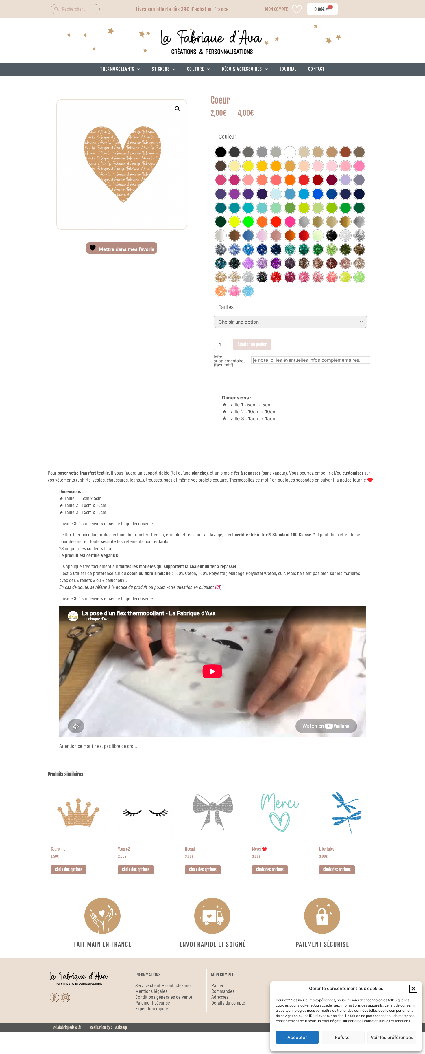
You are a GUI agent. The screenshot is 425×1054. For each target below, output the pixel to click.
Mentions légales (151, 991)
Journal (288, 69)
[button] (413, 988)
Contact (316, 69)
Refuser (343, 1037)
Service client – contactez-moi (163, 985)
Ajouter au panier (252, 344)
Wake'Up (121, 1027)
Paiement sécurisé (153, 1003)
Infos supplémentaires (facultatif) (230, 361)
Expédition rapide (151, 1008)
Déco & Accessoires (242, 69)
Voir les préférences (392, 1037)
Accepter (297, 1037)
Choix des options (68, 869)
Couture (195, 69)
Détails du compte (228, 1003)
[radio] (220, 152)
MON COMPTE (276, 9)
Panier (217, 985)
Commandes (222, 991)
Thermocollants (117, 69)
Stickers (161, 69)
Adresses (219, 997)
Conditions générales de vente (163, 997)
